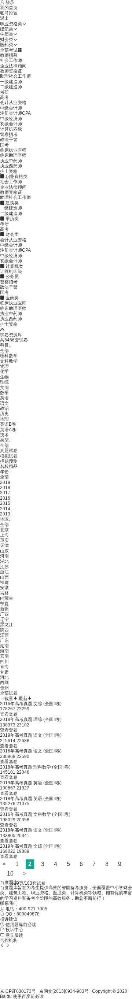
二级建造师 (11, 86)
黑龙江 (6, 624)
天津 (4, 545)
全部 (4, 350)
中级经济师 (11, 118)
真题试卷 (9, 450)
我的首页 (9, 7)
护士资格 (9, 171)
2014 (5, 508)
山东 (4, 551)
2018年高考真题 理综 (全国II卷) (31, 719)
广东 (4, 640)
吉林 (4, 593)
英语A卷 (8, 429)
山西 (4, 577)
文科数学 (9, 361)
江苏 (4, 566)
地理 (4, 419)
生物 (4, 377)
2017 (5, 492)
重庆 (4, 540)
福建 (4, 582)
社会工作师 (11, 60)
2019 (5, 482)
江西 (4, 635)
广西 (4, 614)
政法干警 (9, 139)
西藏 (4, 682)
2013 (5, 514)
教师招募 (9, 55)
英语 (4, 397)
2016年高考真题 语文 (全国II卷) (31, 751)
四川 (4, 661)
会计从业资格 (13, 102)
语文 (4, 403)
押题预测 (9, 461)
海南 (4, 651)
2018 (5, 487)
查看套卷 (9, 714)
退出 (4, 18)
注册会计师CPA (15, 113)
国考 (4, 145)
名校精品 (9, 466)
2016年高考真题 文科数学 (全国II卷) (35, 814)
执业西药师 (11, 166)
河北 (4, 677)
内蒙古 (6, 598)
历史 (4, 413)
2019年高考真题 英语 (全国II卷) (31, 782)
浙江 (4, 571)
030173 (24, 991)
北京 (4, 529)
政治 (4, 408)
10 (10, 873)
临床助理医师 (13, 155)
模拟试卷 (9, 456)
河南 (4, 556)
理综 (4, 382)
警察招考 (9, 134)
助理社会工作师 (15, 76)
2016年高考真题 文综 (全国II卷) (31, 703)
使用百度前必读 (28, 996)
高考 (4, 97)
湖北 (4, 561)
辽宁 (4, 619)
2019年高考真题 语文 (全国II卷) (31, 735)
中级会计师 (11, 108)
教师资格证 (11, 71)
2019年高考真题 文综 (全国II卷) (31, 846)
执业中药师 (11, 160)
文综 (4, 387)
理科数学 (9, 355)
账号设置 (9, 13)
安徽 (4, 587)
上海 (4, 534)
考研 (4, 92)
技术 (4, 434)
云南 (4, 656)
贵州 (4, 688)
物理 (4, 366)
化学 (4, 371)
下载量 (6, 698)
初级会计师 (11, 123)
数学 (4, 392)
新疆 (4, 608)
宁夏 (4, 603)
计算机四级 (11, 129)
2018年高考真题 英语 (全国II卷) (31, 798)
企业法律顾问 (13, 66)
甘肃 (4, 672)
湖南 (4, 645)
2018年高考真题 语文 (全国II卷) (31, 830)
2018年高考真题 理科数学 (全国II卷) (35, 767)
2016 (5, 498)
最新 (23, 698)
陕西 (4, 629)
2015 (5, 503)
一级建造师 (11, 81)
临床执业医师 (13, 150)
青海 (4, 666)
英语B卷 (8, 424)
